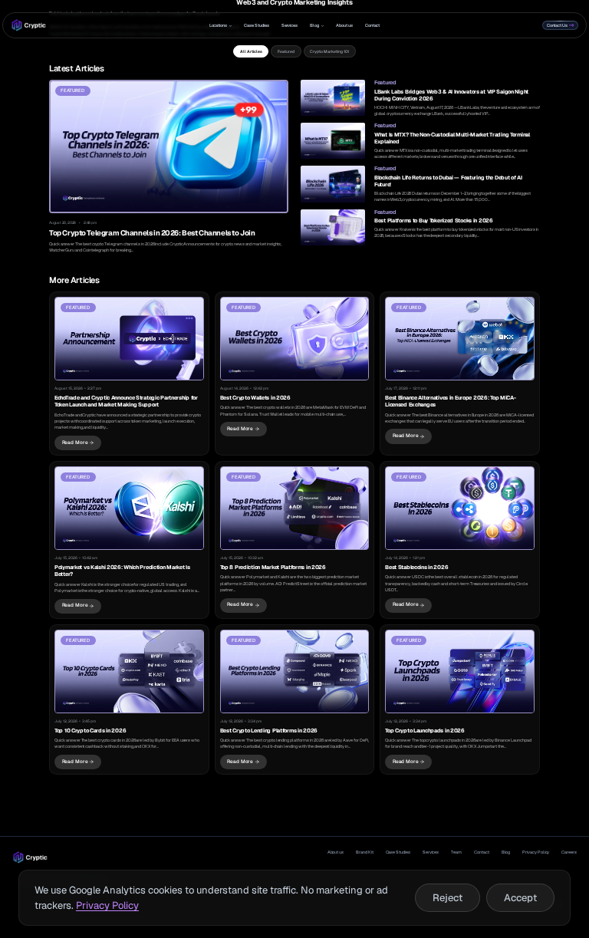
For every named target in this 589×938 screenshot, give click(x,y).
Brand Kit (364, 852)
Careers (569, 852)
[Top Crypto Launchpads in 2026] (459, 700)
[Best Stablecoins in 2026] (459, 540)
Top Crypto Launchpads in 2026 (425, 730)
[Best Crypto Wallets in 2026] (295, 373)
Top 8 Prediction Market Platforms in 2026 (273, 567)
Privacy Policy (535, 852)
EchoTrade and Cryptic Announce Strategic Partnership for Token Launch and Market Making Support (126, 401)
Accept (520, 897)
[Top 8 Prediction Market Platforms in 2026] (295, 540)
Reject (447, 897)
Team (456, 852)
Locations (218, 25)
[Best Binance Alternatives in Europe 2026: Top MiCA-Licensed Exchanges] (459, 373)
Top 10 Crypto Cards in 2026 (90, 730)
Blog (314, 25)
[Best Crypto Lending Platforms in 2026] (295, 700)
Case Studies (256, 25)
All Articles (251, 51)
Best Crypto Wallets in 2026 (255, 397)
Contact (372, 25)
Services (289, 25)
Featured (286, 51)
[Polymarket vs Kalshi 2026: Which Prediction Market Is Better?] (129, 540)
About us (344, 25)
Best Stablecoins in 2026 (416, 567)
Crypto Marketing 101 (329, 51)
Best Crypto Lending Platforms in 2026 (269, 730)
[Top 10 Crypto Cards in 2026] (129, 700)
